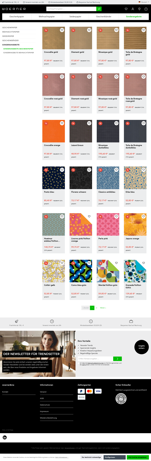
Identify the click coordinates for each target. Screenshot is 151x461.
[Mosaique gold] (108, 38)
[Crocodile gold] (53, 38)
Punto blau (49, 192)
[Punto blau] (53, 177)
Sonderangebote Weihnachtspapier (18, 53)
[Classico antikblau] (108, 177)
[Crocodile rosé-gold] (53, 84)
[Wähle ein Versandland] (139, 9)
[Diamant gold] (81, 38)
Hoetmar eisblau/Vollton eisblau (51, 239)
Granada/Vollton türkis (133, 286)
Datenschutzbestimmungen (95, 363)
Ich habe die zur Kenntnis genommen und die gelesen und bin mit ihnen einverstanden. (100, 364)
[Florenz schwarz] (81, 177)
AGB (83, 365)
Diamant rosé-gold (80, 99)
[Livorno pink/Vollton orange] (81, 224)
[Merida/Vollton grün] (108, 271)
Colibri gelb (49, 285)
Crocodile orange (52, 145)
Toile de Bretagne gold (134, 53)
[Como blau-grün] (81, 271)
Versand (43, 392)
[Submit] (117, 358)
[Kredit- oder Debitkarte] (94, 391)
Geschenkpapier (9, 27)
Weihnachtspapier (10, 32)
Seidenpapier (8, 36)
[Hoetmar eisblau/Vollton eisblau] (53, 224)
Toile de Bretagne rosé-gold (134, 100)
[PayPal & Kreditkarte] (81, 391)
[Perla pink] (108, 224)
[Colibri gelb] (53, 271)
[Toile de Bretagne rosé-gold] (135, 84)
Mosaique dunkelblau (103, 146)
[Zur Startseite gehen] (14, 9)
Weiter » (103, 308)
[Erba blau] (135, 177)
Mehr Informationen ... (62, 457)
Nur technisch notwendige (91, 457)
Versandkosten (70, 448)
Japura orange (132, 238)
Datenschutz (45, 405)
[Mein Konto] (133, 9)
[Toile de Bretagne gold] (135, 38)
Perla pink (103, 238)
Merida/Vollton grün (107, 285)
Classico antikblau (106, 192)
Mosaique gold (105, 52)
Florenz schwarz (78, 192)
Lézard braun (77, 145)
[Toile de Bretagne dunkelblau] (135, 131)
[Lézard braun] (81, 131)
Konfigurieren (110, 457)
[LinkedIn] (4, 437)
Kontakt (5, 392)
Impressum (44, 411)
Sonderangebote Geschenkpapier (18, 49)
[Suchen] (99, 9)
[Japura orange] (135, 224)
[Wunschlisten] (126, 9)
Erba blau (130, 192)
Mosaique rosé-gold (107, 99)
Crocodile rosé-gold (53, 99)
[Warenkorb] (146, 9)
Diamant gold (77, 52)
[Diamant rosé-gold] (81, 84)
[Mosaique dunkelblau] (108, 131)
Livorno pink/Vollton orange (80, 239)
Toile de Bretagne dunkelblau (134, 146)
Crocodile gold (51, 52)
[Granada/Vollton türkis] (135, 271)
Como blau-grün (78, 285)
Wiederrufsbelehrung (48, 418)
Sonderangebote (10, 45)
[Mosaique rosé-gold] (108, 84)
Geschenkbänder (10, 40)
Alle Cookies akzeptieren (137, 457)
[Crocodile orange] (53, 131)
